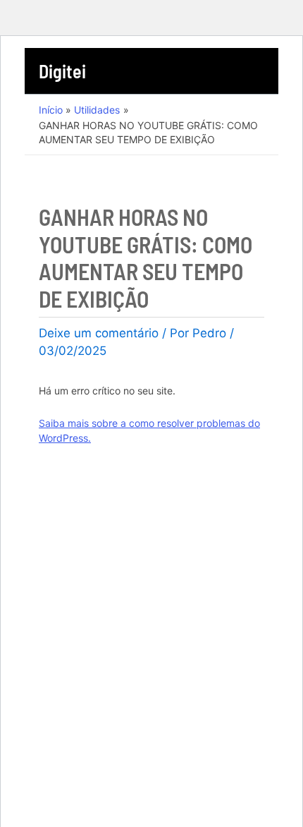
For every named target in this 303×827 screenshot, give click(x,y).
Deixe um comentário (99, 333)
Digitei (62, 71)
